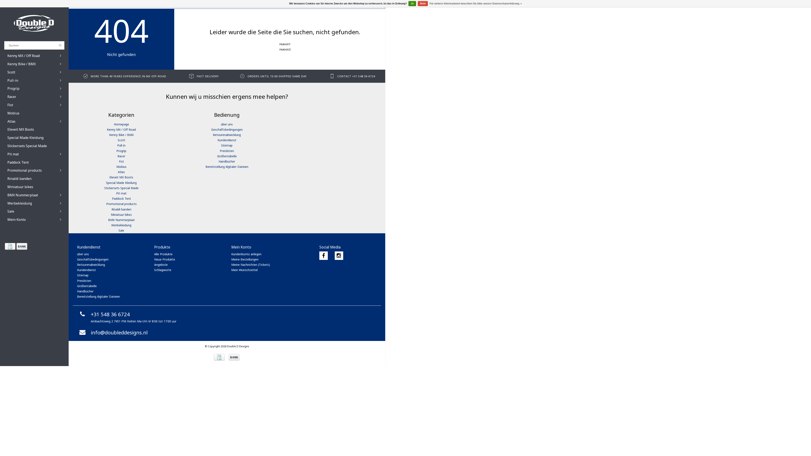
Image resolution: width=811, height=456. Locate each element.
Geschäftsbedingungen (227, 130)
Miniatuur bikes (121, 215)
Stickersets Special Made (121, 188)
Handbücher (227, 161)
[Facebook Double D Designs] (323, 255)
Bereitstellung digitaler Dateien (226, 167)
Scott (121, 140)
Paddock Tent (121, 199)
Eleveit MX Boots (121, 177)
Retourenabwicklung (227, 135)
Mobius (121, 167)
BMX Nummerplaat (121, 220)
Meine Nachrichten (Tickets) (250, 265)
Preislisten (227, 151)
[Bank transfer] (21, 246)
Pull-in (121, 145)
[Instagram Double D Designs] (339, 255)
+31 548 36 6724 (110, 314)
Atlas (121, 172)
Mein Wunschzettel (244, 270)
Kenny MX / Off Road (121, 130)
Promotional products (121, 204)
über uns (227, 124)
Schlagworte (162, 270)
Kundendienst (227, 140)
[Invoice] (10, 246)
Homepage (121, 124)
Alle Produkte (163, 254)
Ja (412, 3)
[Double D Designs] (34, 23)
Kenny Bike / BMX (121, 135)
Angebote (161, 265)
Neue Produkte (164, 259)
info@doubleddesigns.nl (119, 332)
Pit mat (121, 193)
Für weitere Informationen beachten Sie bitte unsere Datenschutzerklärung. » (476, 3)
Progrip (121, 151)
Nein (423, 3)
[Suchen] (60, 45)
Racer (121, 156)
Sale (121, 230)
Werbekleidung (121, 225)
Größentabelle (227, 156)
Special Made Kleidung (121, 183)
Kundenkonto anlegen (246, 254)
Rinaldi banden (121, 209)
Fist (121, 161)
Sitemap (227, 145)
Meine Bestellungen (245, 259)
